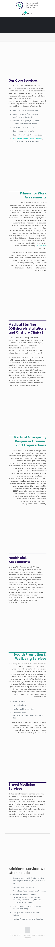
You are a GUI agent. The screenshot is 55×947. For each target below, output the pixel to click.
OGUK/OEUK (41, 245)
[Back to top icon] (27, 930)
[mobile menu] (51, 5)
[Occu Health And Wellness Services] (27, 5)
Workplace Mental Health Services (27, 138)
